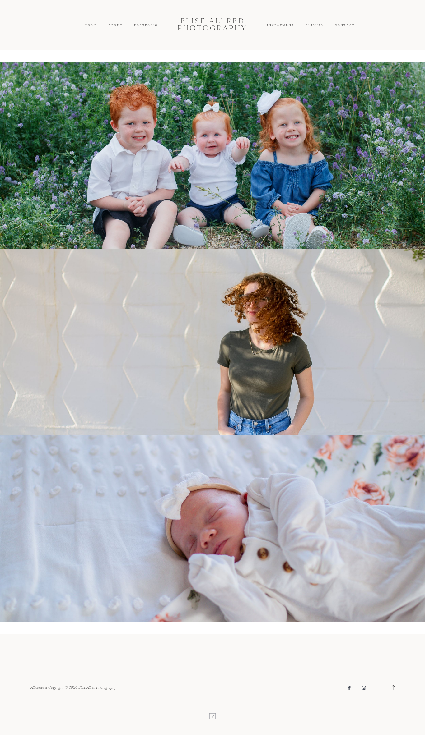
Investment (280, 25)
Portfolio (146, 25)
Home (91, 25)
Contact (345, 25)
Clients (315, 25)
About (115, 25)
